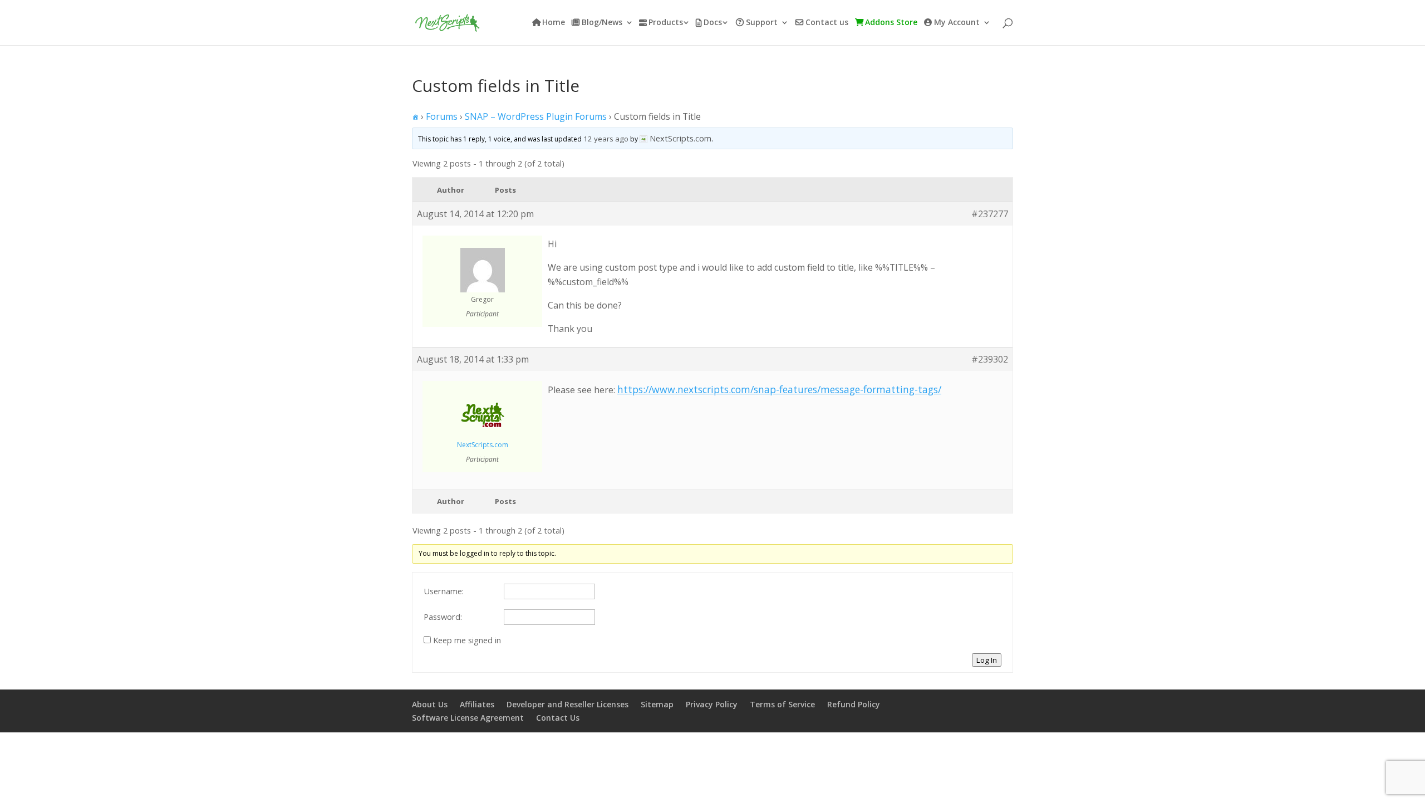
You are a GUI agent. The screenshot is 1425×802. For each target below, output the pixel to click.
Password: (443, 617)
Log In (986, 660)
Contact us (826, 22)
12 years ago (605, 139)
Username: (444, 591)
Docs (713, 22)
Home (553, 22)
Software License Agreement (468, 717)
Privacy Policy (712, 704)
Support (762, 22)
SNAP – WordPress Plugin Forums (536, 116)
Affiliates (477, 704)
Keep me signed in (467, 640)
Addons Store (891, 22)
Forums (442, 116)
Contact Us (557, 717)
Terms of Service (782, 704)
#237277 (989, 214)
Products (665, 22)
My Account (957, 22)
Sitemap (657, 704)
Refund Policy (853, 704)
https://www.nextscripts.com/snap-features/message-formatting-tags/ (779, 389)
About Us (430, 704)
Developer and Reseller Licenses (567, 704)
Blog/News (602, 22)
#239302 (989, 359)
